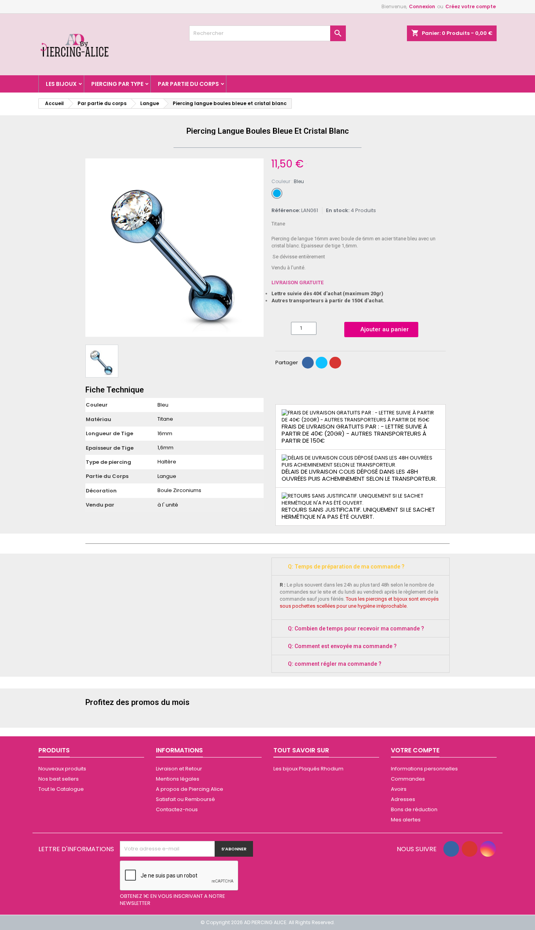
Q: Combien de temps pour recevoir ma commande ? (356, 628)
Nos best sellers (58, 779)
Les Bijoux (61, 84)
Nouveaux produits (62, 768)
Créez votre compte (470, 6)
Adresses (403, 799)
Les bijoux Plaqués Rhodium (308, 768)
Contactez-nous (177, 809)
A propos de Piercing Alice (189, 789)
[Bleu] (276, 193)
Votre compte (415, 750)
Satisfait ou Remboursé (185, 799)
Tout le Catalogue (61, 789)
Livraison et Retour (179, 768)
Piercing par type (117, 84)
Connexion (422, 6)
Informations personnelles (424, 768)
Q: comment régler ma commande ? (334, 664)
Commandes (408, 779)
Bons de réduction (414, 809)
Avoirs (399, 789)
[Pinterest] (335, 363)
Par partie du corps (188, 84)
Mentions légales (177, 779)
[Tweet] (321, 363)
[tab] (360, 566)
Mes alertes (406, 819)
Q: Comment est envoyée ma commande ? (342, 646)
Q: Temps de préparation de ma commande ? (346, 566)
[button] (92, 248)
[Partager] (308, 363)
